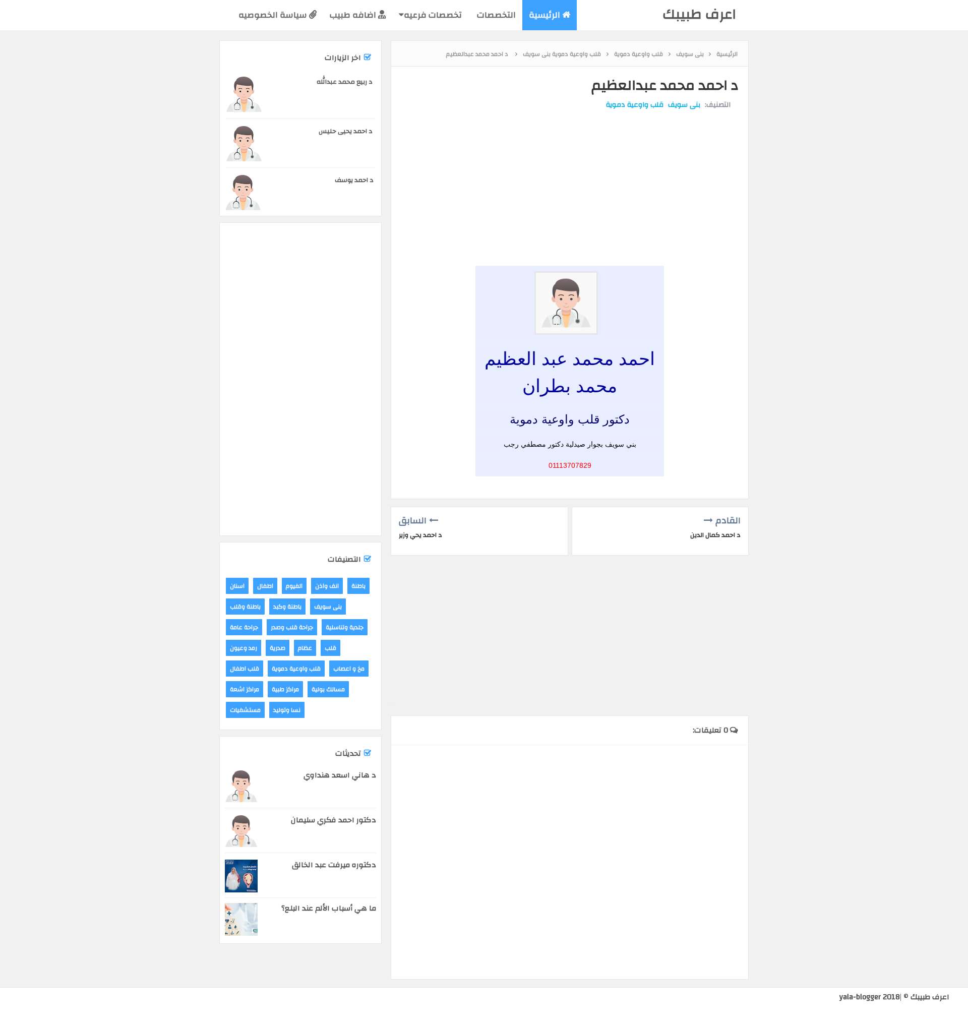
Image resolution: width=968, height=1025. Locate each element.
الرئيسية (545, 15)
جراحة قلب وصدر (292, 627)
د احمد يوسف (354, 180)
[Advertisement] (567, 180)
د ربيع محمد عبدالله (345, 82)
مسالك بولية (328, 689)
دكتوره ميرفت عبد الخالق (334, 865)
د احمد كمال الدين (715, 535)
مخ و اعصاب (349, 668)
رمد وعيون (243, 647)
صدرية (277, 647)
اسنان (237, 585)
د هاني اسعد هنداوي (340, 775)
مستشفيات (245, 709)
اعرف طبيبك (699, 14)
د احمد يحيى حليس (346, 131)
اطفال (265, 585)
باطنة (358, 585)
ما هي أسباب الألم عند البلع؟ (328, 908)
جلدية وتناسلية (345, 627)
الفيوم (294, 585)
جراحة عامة (244, 627)
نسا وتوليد (286, 709)
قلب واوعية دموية (634, 104)
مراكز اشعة (244, 689)
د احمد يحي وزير (420, 535)
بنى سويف (684, 104)
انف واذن (327, 585)
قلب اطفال (244, 668)
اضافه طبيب (354, 15)
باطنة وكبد (287, 606)
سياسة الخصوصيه (273, 15)
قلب (330, 647)
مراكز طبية (285, 689)
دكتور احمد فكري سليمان (333, 820)
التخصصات (495, 15)
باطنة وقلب (245, 606)
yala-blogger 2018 (869, 997)
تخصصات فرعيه (433, 15)
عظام (305, 647)
